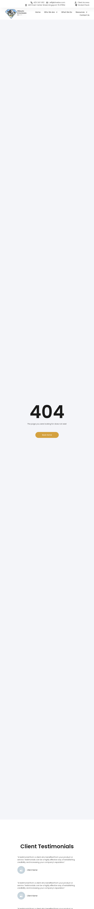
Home (38, 12)
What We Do (66, 12)
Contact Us (84, 15)
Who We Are (49, 12)
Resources (80, 12)
